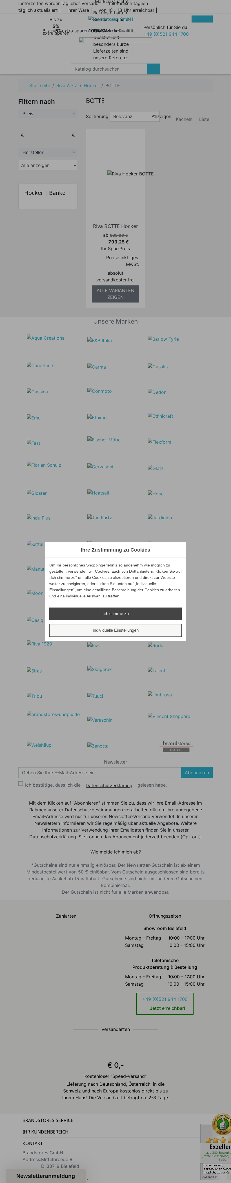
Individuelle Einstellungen (116, 630)
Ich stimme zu (116, 613)
